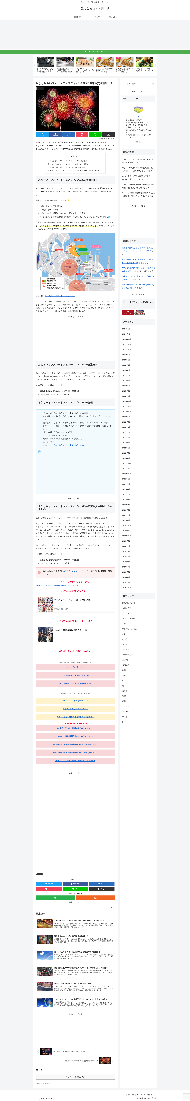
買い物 (125, 660)
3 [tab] (98, 77)
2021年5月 (126, 500)
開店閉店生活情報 (129, 603)
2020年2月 (126, 577)
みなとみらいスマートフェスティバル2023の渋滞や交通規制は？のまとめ (76, 170)
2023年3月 (126, 386)
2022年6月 (126, 432)
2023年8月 (126, 360)
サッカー (125, 644)
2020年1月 (126, 582)
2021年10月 (127, 474)
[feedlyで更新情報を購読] (55, 897)
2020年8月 (126, 546)
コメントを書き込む (75, 1077)
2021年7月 (126, 489)
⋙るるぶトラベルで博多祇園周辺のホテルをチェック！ (75, 744)
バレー (125, 634)
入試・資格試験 (128, 618)
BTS (124, 681)
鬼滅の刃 (125, 665)
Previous (34, 65)
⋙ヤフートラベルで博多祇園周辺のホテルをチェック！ (75, 753)
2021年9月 (126, 479)
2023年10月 (127, 350)
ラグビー (125, 650)
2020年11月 (127, 531)
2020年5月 (126, 562)
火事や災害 (126, 608)
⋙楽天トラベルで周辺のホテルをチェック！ (75, 728)
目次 (72, 156)
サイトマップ (141, 1095)
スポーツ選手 (127, 655)
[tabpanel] (45, 65)
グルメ (125, 675)
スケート (125, 706)
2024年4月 (126, 334)
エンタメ (40, 874)
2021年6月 (126, 494)
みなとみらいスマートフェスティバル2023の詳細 (67, 167)
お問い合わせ (151, 1095)
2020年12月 (127, 526)
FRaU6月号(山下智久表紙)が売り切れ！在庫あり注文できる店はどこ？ (138, 177)
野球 (124, 696)
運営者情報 (131, 1095)
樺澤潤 (148, 251)
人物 (124, 624)
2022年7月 (126, 427)
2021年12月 (127, 463)
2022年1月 (126, 458)
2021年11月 (127, 469)
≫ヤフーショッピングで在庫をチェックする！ (75, 717)
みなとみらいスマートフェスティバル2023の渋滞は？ (69, 161)
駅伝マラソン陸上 (129, 629)
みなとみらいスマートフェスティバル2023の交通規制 (69, 164)
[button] (108, 134)
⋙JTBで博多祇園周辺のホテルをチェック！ (75, 736)
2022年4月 (126, 443)
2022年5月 (126, 438)
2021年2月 (126, 515)
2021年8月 (126, 484)
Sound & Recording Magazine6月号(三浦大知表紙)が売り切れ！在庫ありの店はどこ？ (138, 196)
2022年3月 (126, 448)
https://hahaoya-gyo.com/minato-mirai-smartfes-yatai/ (57, 585)
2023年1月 (126, 396)
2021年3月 (126, 510)
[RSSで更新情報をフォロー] (95, 897)
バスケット (126, 639)
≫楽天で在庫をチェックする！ (75, 709)
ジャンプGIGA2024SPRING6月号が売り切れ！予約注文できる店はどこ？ (138, 186)
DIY (123, 722)
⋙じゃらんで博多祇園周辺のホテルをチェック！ (75, 761)
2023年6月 (126, 370)
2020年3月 (126, 572)
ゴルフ (125, 691)
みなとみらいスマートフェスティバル (60, 296)
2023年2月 (126, 391)
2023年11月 (127, 344)
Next (156, 65)
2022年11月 (127, 406)
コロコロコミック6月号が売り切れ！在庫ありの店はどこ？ (138, 161)
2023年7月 (126, 365)
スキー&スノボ (128, 712)
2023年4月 (126, 381)
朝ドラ (125, 717)
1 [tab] (92, 77)
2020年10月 (127, 536)
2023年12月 (127, 339)
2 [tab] (95, 77)
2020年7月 (126, 551)
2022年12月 (127, 401)
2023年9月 (126, 355)
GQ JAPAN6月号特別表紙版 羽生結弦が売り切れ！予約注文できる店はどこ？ (138, 169)
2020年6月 (126, 557)
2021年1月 (126, 520)
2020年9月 (126, 541)
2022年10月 (127, 412)
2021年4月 (126, 505)
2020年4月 (126, 567)
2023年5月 (126, 375)
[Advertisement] (95, 35)
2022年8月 (126, 422)
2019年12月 (127, 588)
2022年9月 (126, 417)
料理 (124, 670)
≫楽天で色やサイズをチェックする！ (75, 675)
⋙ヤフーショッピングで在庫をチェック (75, 684)
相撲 (124, 701)
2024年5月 (126, 329)
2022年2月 (126, 453)
